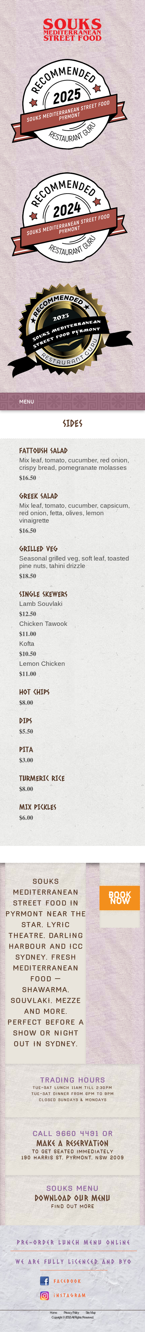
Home (53, 1312)
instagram (70, 1295)
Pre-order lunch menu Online (74, 1242)
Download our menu (72, 1198)
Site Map (90, 1312)
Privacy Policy (71, 1312)
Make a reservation (72, 1143)
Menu (26, 402)
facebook (68, 1281)
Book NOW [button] (120, 898)
